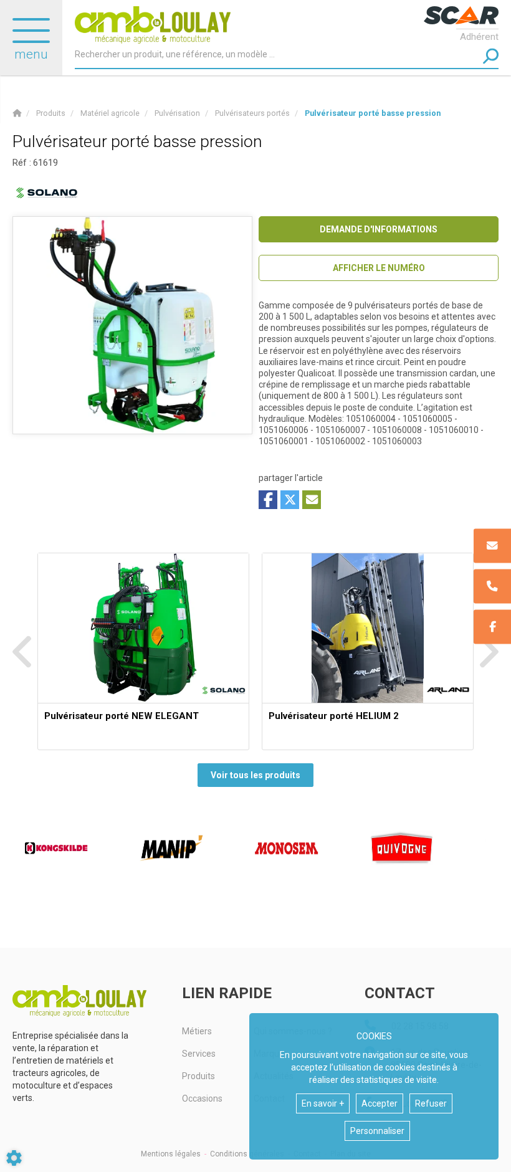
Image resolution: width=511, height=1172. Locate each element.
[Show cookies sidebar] (14, 1158)
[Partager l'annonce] (311, 499)
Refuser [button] (431, 1103)
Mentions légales (171, 1154)
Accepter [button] (379, 1103)
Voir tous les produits (255, 775)
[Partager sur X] (289, 499)
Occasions (202, 1098)
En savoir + (323, 1103)
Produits (198, 1076)
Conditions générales (247, 1154)
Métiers (197, 1031)
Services (199, 1054)
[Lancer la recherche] (491, 56)
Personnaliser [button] (377, 1131)
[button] (373, 113)
